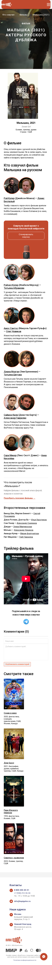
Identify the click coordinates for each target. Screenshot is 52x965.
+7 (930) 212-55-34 (22, 893)
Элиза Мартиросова (22, 526)
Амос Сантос (11, 328)
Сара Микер (10, 455)
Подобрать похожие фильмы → (19, 498)
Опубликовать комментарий (17, 664)
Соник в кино (10, 713)
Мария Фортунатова (29, 533)
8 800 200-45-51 (21, 890)
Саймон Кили (11, 415)
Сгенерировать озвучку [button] (26, 235)
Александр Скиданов (27, 523)
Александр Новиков (23, 530)
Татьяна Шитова (13, 374)
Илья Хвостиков (39, 520)
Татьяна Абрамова (14, 288)
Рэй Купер (9, 198)
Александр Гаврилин (15, 418)
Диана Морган (11, 371)
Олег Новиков (13, 331)
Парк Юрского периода (11, 811)
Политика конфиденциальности (24, 960)
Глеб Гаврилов (26, 537)
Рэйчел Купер (11, 285)
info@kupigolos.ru (22, 901)
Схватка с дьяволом (14, 858)
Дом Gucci (9, 763)
